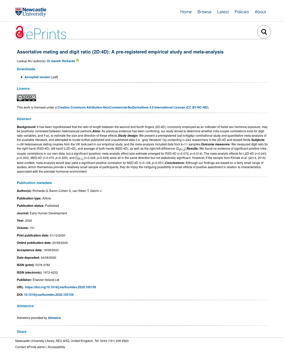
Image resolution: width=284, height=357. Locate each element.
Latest (223, 11)
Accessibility (56, 347)
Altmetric (54, 317)
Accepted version (37, 77)
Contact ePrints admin (30, 347)
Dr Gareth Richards (61, 61)
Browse (204, 11)
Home (186, 11)
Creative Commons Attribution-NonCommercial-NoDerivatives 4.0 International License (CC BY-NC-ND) (133, 107)
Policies (242, 11)
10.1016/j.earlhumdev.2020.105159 (49, 294)
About (260, 11)
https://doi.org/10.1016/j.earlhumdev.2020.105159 (60, 287)
